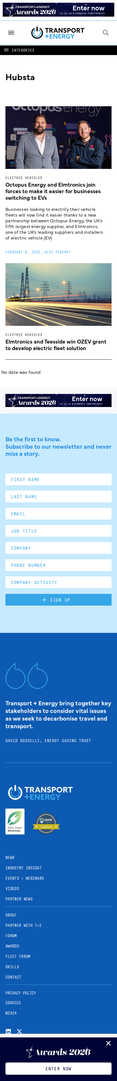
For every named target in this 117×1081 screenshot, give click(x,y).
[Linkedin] (8, 1031)
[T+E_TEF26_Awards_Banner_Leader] (58, 15)
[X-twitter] (19, 1031)
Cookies (13, 1002)
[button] (19, 50)
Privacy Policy (20, 992)
